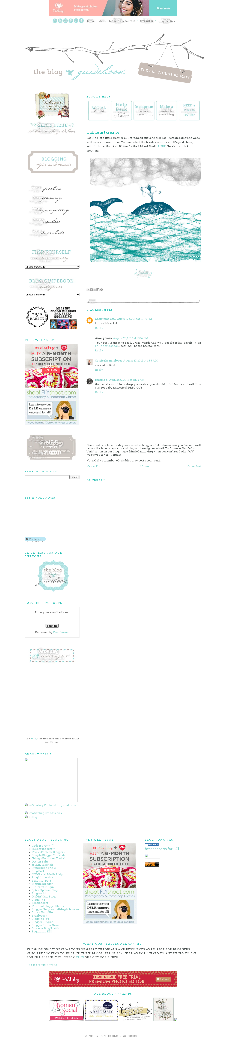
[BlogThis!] (91, 289)
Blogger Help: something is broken (55, 909)
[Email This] (88, 289)
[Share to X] (95, 289)
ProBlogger (39, 915)
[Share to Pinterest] (101, 289)
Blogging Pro (40, 918)
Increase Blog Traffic (46, 928)
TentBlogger (40, 903)
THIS (80, 957)
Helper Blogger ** (43, 849)
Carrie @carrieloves (108, 360)
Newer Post (94, 466)
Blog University (42, 877)
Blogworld (39, 893)
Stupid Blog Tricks (44, 868)
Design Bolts (40, 861)
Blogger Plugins (42, 922)
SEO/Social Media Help (47, 874)
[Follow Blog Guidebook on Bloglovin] (35, 541)
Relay (34, 738)
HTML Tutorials (42, 864)
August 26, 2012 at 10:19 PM (134, 319)
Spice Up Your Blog (45, 890)
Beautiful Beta (41, 880)
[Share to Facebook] (98, 289)
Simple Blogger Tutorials (48, 855)
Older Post (194, 466)
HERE (162, 146)
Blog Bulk (38, 871)
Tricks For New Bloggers (48, 852)
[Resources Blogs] (152, 845)
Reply (99, 328)
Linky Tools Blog (43, 912)
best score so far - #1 (162, 849)
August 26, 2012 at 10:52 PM (130, 338)
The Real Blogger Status (48, 906)
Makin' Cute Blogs (44, 896)
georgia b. (101, 379)
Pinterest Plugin (43, 887)
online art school (106, 346)
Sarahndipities (43, 965)
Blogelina (38, 899)
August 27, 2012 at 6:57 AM (140, 360)
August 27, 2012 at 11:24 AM (127, 379)
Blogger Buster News (45, 925)
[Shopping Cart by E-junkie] (152, 865)
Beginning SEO (42, 931)
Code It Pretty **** (44, 845)
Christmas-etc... (105, 319)
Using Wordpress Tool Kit (49, 858)
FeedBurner (61, 632)
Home (144, 466)
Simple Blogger (42, 883)
